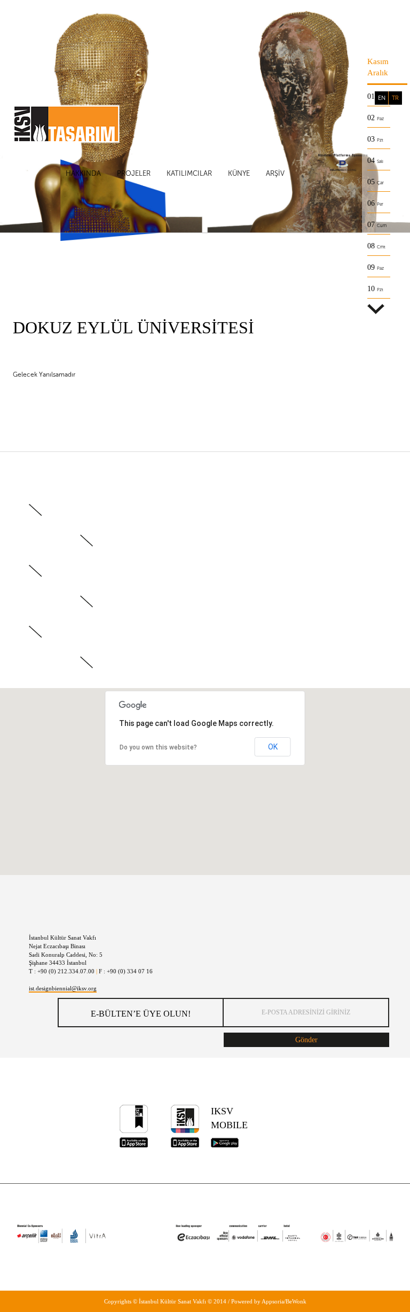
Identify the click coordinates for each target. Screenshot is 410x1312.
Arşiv (275, 173)
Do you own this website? (158, 747)
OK (273, 747)
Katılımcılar (189, 173)
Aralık (377, 72)
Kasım (378, 61)
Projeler (134, 173)
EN (381, 98)
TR (395, 98)
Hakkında (83, 173)
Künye (239, 173)
